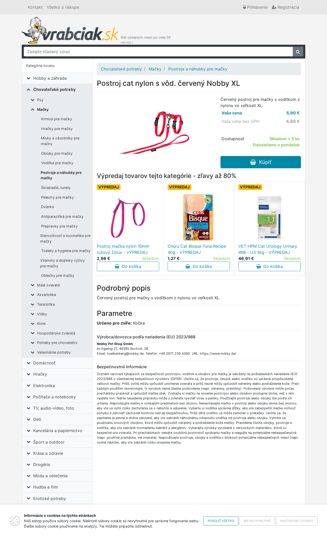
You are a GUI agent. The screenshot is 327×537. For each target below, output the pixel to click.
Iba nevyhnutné (257, 521)
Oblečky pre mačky (57, 275)
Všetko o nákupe (63, 7)
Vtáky (42, 314)
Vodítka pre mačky (57, 163)
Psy (40, 100)
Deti (37, 419)
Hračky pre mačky (57, 128)
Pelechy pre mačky (57, 197)
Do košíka (130, 266)
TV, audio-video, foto (53, 408)
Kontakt (35, 7)
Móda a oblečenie (50, 475)
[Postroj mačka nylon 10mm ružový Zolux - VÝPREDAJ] (128, 217)
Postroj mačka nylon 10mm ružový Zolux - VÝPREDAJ (123, 249)
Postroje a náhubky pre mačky (61, 175)
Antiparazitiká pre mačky (62, 216)
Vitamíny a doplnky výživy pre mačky (62, 263)
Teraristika (46, 304)
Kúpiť (263, 162)
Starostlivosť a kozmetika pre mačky (65, 238)
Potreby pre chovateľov (57, 342)
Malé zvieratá (48, 285)
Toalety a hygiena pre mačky (65, 250)
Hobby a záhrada (50, 78)
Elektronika (44, 385)
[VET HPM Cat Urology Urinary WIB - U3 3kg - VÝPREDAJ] (269, 217)
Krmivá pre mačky (56, 119)
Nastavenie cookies (296, 521)
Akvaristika (46, 294)
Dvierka (47, 207)
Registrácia (287, 7)
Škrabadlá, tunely (56, 187)
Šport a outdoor (49, 442)
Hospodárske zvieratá (56, 333)
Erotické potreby (49, 498)
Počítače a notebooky (54, 396)
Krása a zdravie (48, 453)
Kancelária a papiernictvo (57, 430)
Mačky (43, 109)
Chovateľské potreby (54, 89)
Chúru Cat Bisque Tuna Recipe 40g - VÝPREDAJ (197, 249)
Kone (41, 323)
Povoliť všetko (221, 521)
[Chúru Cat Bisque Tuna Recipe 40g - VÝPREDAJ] (199, 217)
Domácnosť (44, 362)
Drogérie (41, 464)
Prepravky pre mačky (59, 226)
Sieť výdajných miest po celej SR (146, 39)
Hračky (40, 374)
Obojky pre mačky (57, 153)
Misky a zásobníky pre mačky (60, 141)
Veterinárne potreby (54, 352)
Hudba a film (45, 487)
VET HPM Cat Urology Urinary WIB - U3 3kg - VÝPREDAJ (267, 249)
